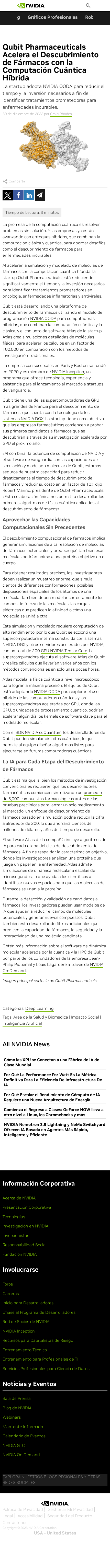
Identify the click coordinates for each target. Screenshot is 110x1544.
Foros (8, 1284)
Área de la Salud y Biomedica (40, 1017)
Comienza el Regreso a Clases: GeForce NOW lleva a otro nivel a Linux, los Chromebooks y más (54, 1112)
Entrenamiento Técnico (25, 1349)
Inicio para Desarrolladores (28, 1302)
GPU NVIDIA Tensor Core (64, 650)
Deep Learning (39, 1008)
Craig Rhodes (61, 114)
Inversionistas (16, 1235)
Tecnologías (14, 1216)
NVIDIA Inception (68, 371)
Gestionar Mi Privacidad (70, 1509)
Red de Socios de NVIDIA (26, 1321)
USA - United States (55, 1533)
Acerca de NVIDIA (19, 1197)
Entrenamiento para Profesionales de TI (40, 1359)
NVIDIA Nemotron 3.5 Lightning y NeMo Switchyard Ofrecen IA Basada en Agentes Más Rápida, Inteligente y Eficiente (54, 1129)
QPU (7, 710)
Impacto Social (85, 1017)
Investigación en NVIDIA (25, 1225)
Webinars (12, 1417)
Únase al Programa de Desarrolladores (39, 1312)
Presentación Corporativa (27, 1207)
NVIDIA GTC (14, 1445)
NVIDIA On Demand (21, 1454)
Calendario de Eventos (24, 1435)
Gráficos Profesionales (53, 17)
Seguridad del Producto (69, 1515)
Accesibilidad (30, 1515)
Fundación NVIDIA (20, 1254)
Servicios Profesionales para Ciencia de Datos (46, 1368)
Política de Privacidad (23, 1509)
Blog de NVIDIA (17, 1407)
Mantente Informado (23, 1426)
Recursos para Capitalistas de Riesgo (38, 1340)
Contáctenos (15, 1522)
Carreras (11, 1293)
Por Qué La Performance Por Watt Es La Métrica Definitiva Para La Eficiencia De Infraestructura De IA (53, 1079)
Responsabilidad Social (25, 1244)
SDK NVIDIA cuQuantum (38, 732)
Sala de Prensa (17, 1398)
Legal (8, 1515)
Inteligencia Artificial (22, 1023)
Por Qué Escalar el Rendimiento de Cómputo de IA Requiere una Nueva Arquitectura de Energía (52, 1097)
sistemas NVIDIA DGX (23, 418)
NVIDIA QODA (43, 318)
